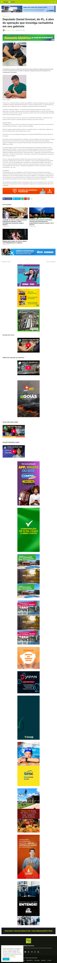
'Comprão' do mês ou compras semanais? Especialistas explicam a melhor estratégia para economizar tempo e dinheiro (15, 222)
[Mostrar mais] (31, 198)
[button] (1, 2)
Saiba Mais (13, 957)
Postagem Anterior (6, 261)
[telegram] (32, 952)
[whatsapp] (35, 952)
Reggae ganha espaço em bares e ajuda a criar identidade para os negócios (15, 242)
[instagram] (28, 952)
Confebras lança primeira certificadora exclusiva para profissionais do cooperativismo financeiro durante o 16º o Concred (41, 222)
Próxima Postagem (50, 261)
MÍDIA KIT (43, 960)
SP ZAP (49, 960)
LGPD (23, 960)
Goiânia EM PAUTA (32, 957)
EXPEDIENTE (29, 960)
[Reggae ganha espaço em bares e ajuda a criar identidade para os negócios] (15, 234)
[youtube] (25, 952)
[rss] (38, 952)
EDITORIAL (37, 960)
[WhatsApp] (22, 198)
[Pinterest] (25, 198)
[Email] (28, 198)
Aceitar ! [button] (6, 959)
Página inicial (6, 16)
